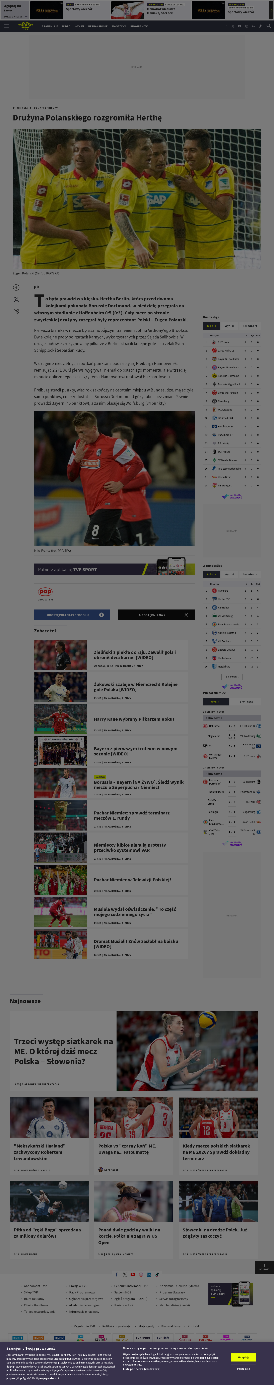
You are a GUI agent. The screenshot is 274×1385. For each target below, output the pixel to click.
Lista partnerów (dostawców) (141, 1369)
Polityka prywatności (45, 1378)
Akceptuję (243, 1357)
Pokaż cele (243, 1369)
